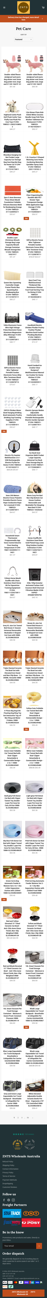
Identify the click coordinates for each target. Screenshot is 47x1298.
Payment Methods (10, 1180)
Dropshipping (8, 1184)
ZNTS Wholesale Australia (16, 1271)
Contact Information (10, 1169)
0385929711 (11, 1278)
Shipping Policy (8, 1165)
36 (28, 1118)
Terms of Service (9, 1176)
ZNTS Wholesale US (20, 1292)
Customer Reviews (10, 1187)
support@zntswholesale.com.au (29, 1278)
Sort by (24, 35)
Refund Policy (8, 1162)
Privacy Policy (8, 1173)
